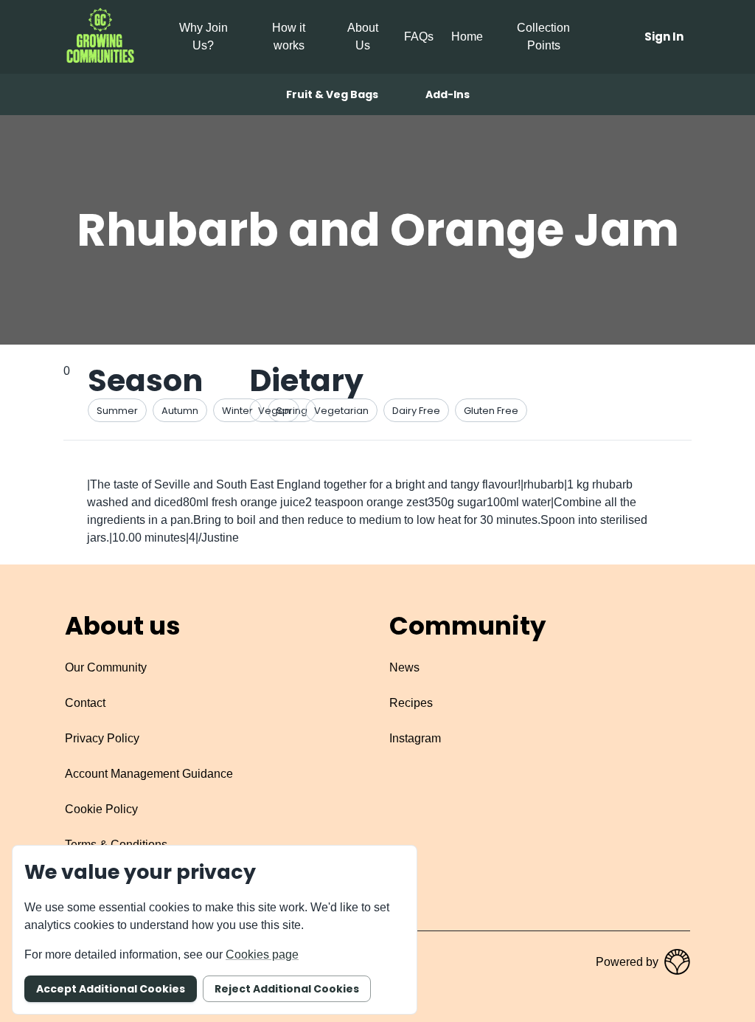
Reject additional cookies (287, 988)
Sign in (663, 36)
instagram (415, 738)
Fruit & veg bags (332, 94)
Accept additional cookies (110, 988)
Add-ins (447, 94)
